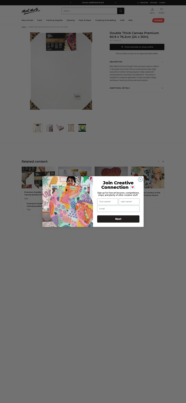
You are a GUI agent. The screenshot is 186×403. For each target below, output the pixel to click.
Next (118, 219)
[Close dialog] (140, 179)
